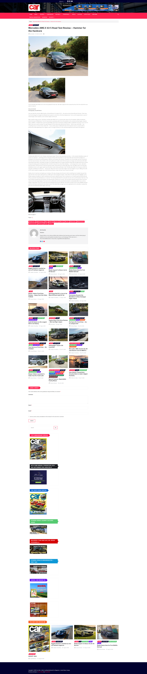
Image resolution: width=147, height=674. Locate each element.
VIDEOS (73, 14)
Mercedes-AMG (33, 223)
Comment (30, 394)
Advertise (44, 17)
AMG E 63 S (32, 221)
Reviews (42, 14)
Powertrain (66, 14)
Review (40, 223)
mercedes (73, 221)
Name (30, 405)
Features (57, 14)
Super (52, 223)
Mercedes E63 (81, 221)
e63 (51, 221)
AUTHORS (80, 14)
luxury (67, 221)
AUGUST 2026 (32, 656)
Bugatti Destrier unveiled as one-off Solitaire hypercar (36, 269)
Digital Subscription (34, 17)
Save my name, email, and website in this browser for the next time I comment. (47, 416)
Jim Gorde (32, 33)
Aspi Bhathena (33, 658)
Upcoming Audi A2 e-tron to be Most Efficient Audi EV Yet (58, 294)
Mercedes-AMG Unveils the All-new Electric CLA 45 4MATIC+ (78, 350)
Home (30, 14)
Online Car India (74, 377)
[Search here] (118, 14)
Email (30, 411)
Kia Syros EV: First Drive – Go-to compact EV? (78, 323)
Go (55, 427)
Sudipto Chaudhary (34, 272)
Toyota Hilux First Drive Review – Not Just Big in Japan (58, 321)
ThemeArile (47, 672)
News (35, 14)
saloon (46, 223)
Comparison (50, 14)
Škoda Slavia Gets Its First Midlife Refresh (77, 271)
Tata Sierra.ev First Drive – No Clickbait (37, 348)
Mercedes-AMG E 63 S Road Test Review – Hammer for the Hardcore (47, 21)
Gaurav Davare (54, 274)
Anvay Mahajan (33, 351)
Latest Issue (87, 14)
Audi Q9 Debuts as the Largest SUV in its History (37, 323)
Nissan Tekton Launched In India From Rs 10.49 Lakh (36, 375)
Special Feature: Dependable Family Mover (57, 380)
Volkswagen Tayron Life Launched (56, 346)
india (62, 221)
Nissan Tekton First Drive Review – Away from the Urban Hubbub (37, 295)
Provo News (40, 672)
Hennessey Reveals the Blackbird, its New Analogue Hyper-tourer (77, 297)
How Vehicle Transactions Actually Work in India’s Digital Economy (78, 374)
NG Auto (51, 17)
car (46, 221)
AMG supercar (40, 221)
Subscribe (94, 14)
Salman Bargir (74, 326)
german (56, 221)
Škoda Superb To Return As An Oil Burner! (58, 271)
